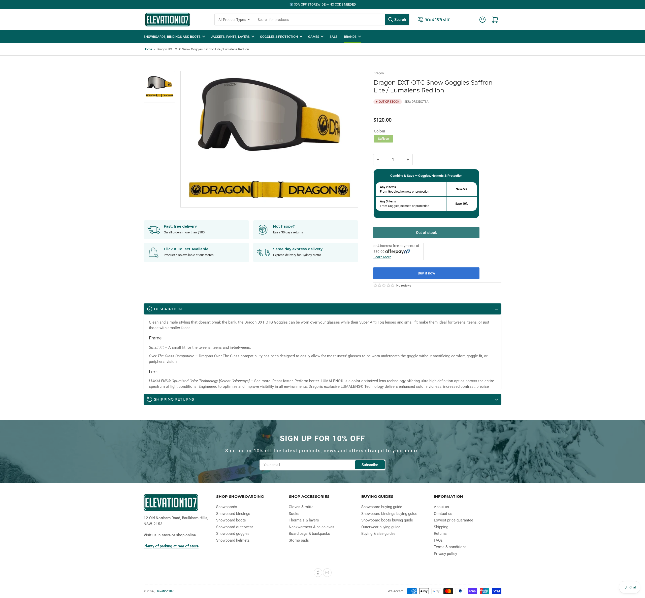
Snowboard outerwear (234, 527)
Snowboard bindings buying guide (389, 513)
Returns (440, 533)
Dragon (378, 73)
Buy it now (426, 273)
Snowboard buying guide (381, 507)
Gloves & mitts (301, 507)
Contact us (443, 513)
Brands (350, 37)
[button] (384, 285)
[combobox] (331, 19)
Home (148, 49)
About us (441, 507)
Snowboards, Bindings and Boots (172, 37)
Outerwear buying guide (380, 527)
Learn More (382, 257)
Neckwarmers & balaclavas (311, 527)
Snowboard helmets (233, 540)
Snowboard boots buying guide (387, 520)
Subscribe (370, 465)
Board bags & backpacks (309, 533)
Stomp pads (299, 540)
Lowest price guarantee (453, 520)
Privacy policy (445, 553)
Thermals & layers (304, 520)
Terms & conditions (450, 547)
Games (313, 37)
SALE (333, 37)
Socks (294, 513)
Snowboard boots (231, 520)
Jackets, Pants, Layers (230, 37)
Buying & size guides (378, 533)
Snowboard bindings (233, 513)
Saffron (383, 138)
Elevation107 (164, 591)
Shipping (441, 527)
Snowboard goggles (232, 533)
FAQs (438, 540)
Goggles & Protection (279, 37)
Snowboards (226, 507)
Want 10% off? (437, 19)
